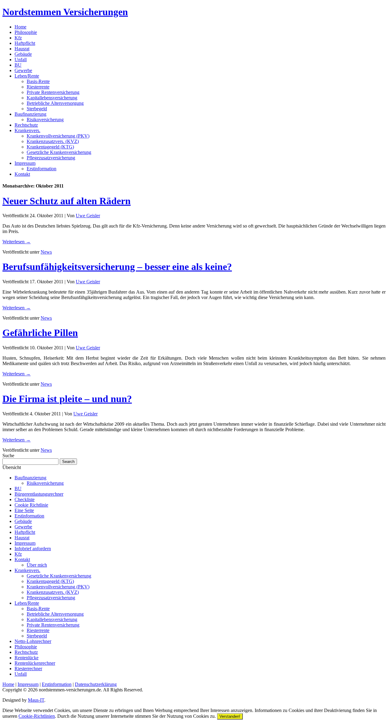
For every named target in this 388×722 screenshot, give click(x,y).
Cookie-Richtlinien (36, 716)
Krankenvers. (27, 130)
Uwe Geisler (88, 215)
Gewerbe (23, 70)
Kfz (18, 37)
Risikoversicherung (45, 119)
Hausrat (22, 48)
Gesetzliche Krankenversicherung (59, 152)
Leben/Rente (27, 75)
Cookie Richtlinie (31, 504)
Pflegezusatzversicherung (51, 157)
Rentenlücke (26, 657)
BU (18, 65)
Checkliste (25, 499)
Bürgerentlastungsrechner (39, 494)
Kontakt (22, 174)
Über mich (37, 564)
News (46, 252)
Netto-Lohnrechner (33, 641)
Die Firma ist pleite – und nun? (67, 398)
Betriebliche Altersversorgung (55, 103)
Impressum (25, 163)
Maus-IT (36, 700)
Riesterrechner (28, 668)
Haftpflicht (25, 43)
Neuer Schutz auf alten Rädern (66, 200)
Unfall (21, 59)
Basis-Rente (38, 81)
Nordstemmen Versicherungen (65, 11)
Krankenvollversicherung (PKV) (58, 135)
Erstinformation (41, 168)
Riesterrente (38, 86)
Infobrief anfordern (33, 548)
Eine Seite (24, 510)
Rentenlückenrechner (35, 663)
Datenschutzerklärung (96, 684)
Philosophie (26, 32)
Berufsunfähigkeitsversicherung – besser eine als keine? (117, 266)
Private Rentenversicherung (53, 92)
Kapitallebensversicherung (52, 97)
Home (20, 26)
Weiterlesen (16, 241)
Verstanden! (229, 716)
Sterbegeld (37, 108)
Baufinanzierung (30, 114)
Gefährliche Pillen (40, 332)
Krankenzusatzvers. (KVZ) (53, 141)
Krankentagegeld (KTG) (50, 146)
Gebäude (23, 54)
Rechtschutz (26, 125)
